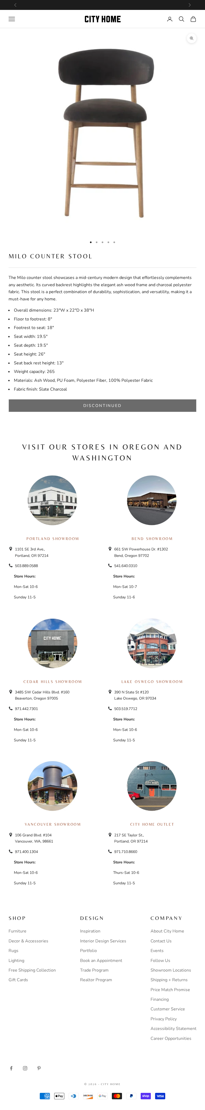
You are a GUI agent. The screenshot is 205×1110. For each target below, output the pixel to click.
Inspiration (90, 931)
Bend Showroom (152, 539)
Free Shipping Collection (32, 970)
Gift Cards (18, 980)
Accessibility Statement (173, 1029)
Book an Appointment (101, 961)
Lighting (16, 961)
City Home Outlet (152, 824)
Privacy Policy (164, 1019)
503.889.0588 (26, 565)
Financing (160, 999)
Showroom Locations (171, 970)
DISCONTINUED (102, 405)
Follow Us (160, 961)
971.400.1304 (26, 851)
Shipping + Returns (169, 980)
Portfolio (88, 951)
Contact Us (161, 941)
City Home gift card (122, 4)
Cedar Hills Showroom (52, 681)
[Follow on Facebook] (11, 1068)
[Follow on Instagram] (25, 1068)
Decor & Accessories (28, 941)
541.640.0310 (125, 565)
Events (157, 951)
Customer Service (168, 1009)
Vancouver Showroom (53, 824)
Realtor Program (96, 980)
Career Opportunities (171, 1038)
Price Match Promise (170, 990)
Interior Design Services (103, 941)
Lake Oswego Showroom (152, 681)
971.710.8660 (125, 851)
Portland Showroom (52, 539)
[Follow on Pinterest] (39, 1068)
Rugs (13, 951)
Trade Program (94, 970)
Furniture (17, 931)
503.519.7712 (125, 708)
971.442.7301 (26, 708)
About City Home (167, 931)
